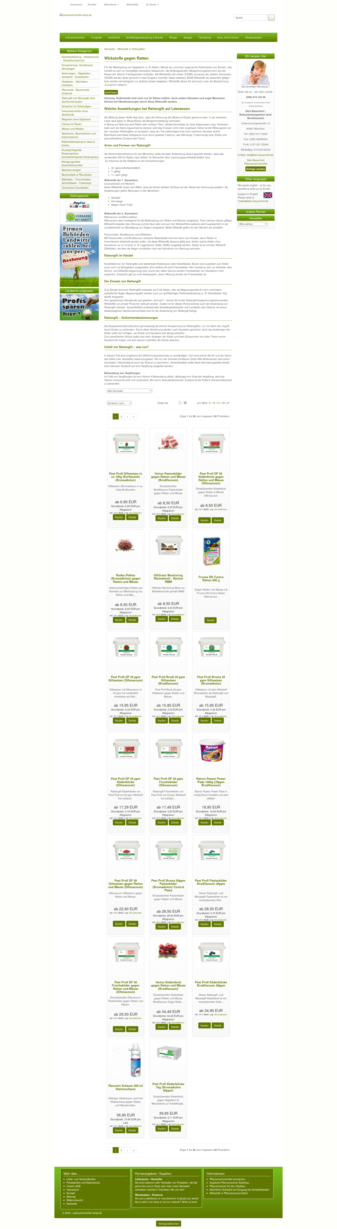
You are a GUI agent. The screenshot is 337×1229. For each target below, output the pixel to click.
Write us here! (189, 1202)
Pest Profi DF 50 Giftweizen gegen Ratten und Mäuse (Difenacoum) (125, 883)
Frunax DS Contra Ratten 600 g (211, 578)
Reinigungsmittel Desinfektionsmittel (72, 163)
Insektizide (114, 37)
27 (218, 403)
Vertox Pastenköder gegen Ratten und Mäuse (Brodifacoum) (168, 476)
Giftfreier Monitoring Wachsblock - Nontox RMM (168, 578)
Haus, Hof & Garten (228, 37)
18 (213, 403)
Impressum (76, 4)
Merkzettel (132, 4)
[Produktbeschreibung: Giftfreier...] (168, 545)
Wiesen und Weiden (73, 128)
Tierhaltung (204, 37)
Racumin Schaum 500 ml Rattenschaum (125, 1087)
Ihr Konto (151, 4)
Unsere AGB (73, 1186)
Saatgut (188, 37)
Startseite (72, 1203)
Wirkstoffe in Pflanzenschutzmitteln (229, 1193)
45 (223, 403)
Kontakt (92, 4)
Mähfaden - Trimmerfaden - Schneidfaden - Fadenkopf (77, 181)
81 (228, 403)
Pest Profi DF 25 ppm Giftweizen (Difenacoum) (125, 678)
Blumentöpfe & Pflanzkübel (76, 174)
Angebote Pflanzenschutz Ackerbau (229, 1182)
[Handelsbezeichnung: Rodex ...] (125, 544)
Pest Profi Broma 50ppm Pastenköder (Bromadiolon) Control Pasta (168, 885)
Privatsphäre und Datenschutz (83, 1182)
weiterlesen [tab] (111, 92)
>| (133, 416)
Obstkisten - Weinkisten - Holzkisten (75, 83)
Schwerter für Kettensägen (76, 106)
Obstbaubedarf (253, 37)
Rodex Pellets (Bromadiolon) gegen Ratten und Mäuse (125, 578)
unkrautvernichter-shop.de (87, 1213)
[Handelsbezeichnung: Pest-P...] (125, 444)
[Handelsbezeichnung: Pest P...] (211, 444)
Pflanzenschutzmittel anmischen (227, 1179)
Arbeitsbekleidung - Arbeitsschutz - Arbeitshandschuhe (80, 58)
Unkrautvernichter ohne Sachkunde (75, 112)
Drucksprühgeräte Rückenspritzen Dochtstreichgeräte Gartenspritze (80, 153)
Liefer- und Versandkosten (81, 1179)
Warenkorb (110, 4)
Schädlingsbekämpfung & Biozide (144, 37)
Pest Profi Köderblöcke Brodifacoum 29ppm (211, 983)
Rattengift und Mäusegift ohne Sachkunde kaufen (78, 99)
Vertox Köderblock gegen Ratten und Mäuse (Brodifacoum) (168, 985)
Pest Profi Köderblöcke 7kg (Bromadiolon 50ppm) (168, 1087)
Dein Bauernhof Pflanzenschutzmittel (255, 161)
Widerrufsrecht (75, 1200)
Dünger (173, 37)
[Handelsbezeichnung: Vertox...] (168, 443)
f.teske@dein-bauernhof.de (253, 201)
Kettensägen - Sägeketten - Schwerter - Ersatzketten (77, 75)
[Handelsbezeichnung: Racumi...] (125, 1061)
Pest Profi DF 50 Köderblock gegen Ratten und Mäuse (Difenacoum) (211, 478)
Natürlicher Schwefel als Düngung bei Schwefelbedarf (239, 1189)
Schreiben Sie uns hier (171, 1189)
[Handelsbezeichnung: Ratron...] (211, 751)
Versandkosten (135, 512)
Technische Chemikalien (75, 187)
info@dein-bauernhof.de (259, 155)
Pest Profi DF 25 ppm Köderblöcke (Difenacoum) (125, 781)
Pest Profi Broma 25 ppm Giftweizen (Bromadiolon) (211, 680)
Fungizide (96, 37)
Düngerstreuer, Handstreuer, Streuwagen (77, 66)
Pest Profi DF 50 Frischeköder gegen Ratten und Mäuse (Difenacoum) (125, 987)
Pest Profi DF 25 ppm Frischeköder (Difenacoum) (168, 781)
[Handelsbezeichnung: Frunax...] (211, 552)
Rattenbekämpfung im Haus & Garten (78, 143)
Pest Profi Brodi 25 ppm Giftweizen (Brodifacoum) (168, 680)
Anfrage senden (255, 169)
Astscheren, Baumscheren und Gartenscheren (79, 135)
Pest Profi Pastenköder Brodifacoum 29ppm (211, 882)
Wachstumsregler (71, 170)
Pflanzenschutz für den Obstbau (227, 1186)
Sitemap (71, 1196)
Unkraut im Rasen (72, 124)
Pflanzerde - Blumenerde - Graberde (76, 91)
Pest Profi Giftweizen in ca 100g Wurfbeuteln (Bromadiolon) (125, 476)
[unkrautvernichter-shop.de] (63, 4)
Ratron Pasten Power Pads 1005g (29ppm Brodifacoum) (211, 781)
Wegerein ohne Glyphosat (76, 119)
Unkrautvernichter (75, 37)
